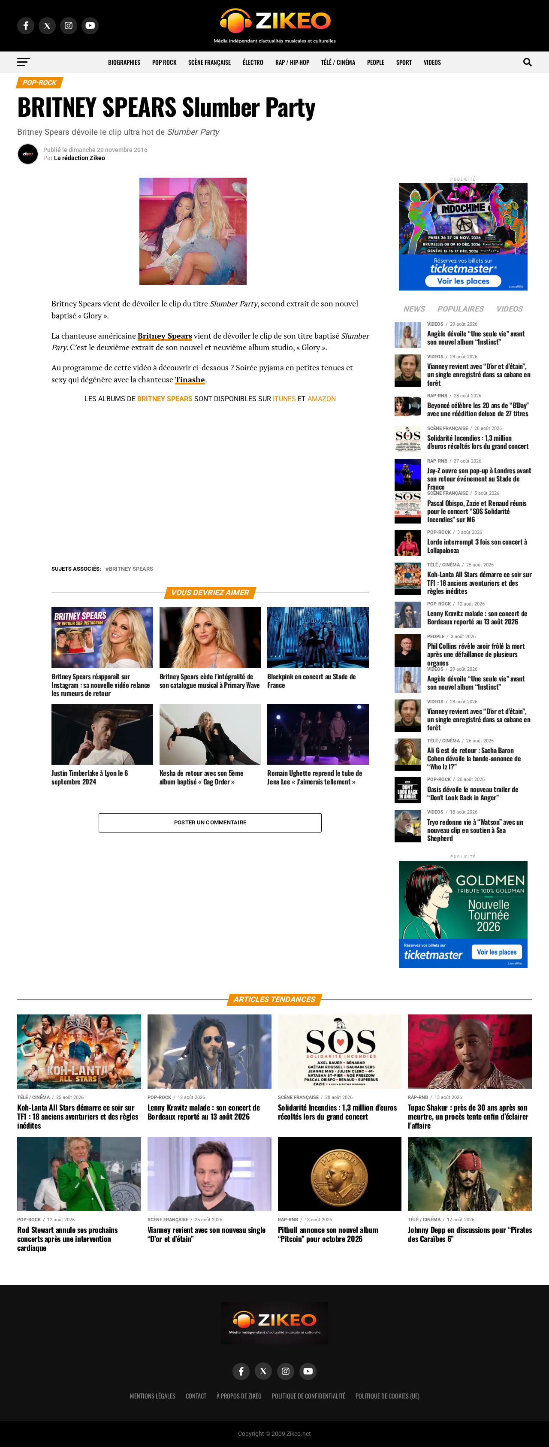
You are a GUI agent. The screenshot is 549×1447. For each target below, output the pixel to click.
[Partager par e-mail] (27, 368)
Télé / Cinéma (338, 62)
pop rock (164, 62)
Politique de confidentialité (308, 1395)
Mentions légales (152, 1395)
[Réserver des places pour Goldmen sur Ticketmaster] (463, 911)
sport (404, 62)
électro (253, 62)
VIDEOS (432, 62)
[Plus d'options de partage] (27, 388)
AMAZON (322, 399)
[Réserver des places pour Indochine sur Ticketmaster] (463, 234)
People (375, 62)
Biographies (124, 62)
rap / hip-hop (292, 62)
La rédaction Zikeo (79, 157)
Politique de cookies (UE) (387, 1395)
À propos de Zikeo (239, 1395)
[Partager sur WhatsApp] (27, 327)
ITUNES (284, 399)
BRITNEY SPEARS (165, 399)
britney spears (131, 569)
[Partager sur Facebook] (27, 306)
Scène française (209, 62)
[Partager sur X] (27, 347)
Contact (196, 1395)
